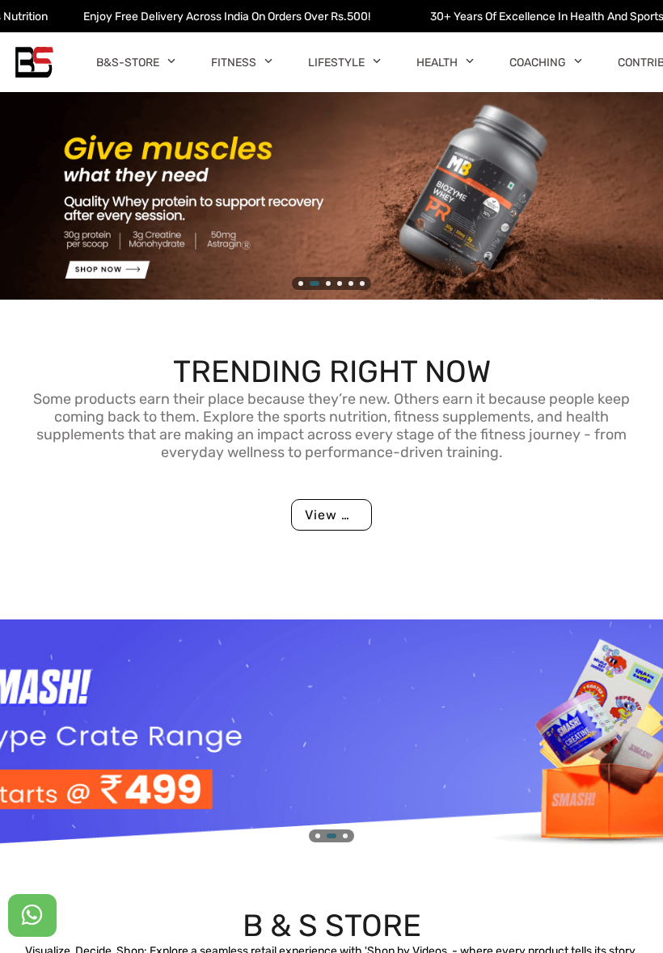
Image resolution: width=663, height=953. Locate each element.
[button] (171, 60)
